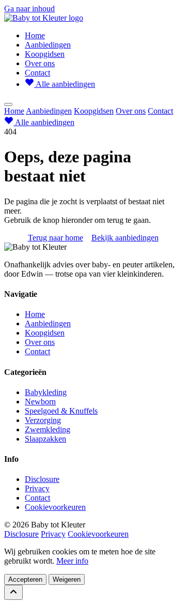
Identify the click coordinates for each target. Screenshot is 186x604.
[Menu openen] (8, 104)
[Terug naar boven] (13, 592)
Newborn (40, 401)
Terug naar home (55, 237)
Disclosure (42, 479)
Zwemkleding (47, 429)
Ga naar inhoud (29, 8)
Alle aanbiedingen (64, 84)
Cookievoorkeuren (55, 507)
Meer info (72, 560)
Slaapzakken (45, 438)
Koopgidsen (45, 54)
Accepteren (25, 579)
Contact (37, 72)
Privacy (37, 488)
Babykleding (46, 392)
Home (35, 35)
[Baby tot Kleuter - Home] (43, 17)
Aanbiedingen (48, 44)
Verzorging (43, 420)
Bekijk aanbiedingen (125, 237)
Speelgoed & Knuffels (61, 410)
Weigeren (67, 579)
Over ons (40, 63)
